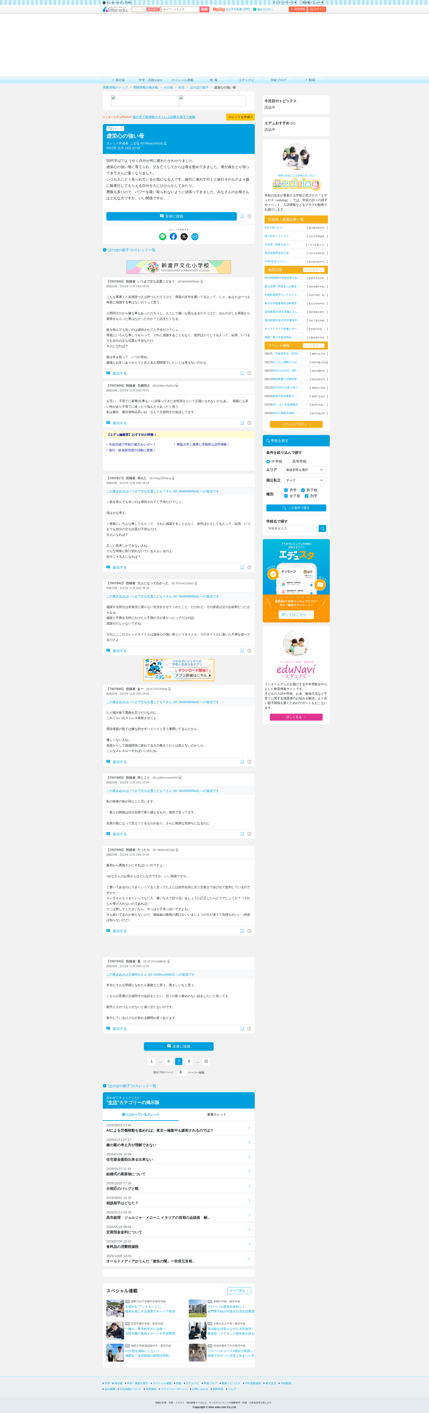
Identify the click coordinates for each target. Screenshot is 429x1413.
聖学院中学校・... (317, 329)
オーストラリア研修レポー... (282, 328)
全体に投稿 (174, 216)
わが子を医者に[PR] (238, 9)
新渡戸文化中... (319, 396)
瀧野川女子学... (319, 354)
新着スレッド (216, 1114)
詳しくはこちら (294, 614)
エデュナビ (192, 1383)
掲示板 (118, 1383)
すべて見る (237, 1290)
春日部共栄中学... (317, 262)
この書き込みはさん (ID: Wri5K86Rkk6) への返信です (162, 491)
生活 (112, 1102)
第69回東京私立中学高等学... (282, 320)
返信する (119, 373)
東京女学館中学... (317, 303)
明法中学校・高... (317, 295)
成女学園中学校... (317, 286)
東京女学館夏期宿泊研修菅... (282, 303)
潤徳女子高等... (319, 388)
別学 (313, 496)
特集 (178, 1383)
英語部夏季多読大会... (278, 253)
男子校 (312, 490)
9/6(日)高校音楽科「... (286, 413)
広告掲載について (130, 1389)
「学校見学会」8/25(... (286, 353)
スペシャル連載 (162, 1383)
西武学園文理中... (317, 312)
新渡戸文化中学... (317, 278)
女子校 (295, 496)
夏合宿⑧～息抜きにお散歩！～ (283, 286)
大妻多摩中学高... (317, 337)
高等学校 (299, 461)
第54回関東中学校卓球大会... (282, 277)
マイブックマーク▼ (285, 2)
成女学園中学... (319, 371)
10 (206, 1061)
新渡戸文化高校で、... (286, 396)
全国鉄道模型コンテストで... (282, 294)
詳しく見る (294, 717)
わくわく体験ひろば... (286, 362)
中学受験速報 (253, 1383)
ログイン (319, 9)
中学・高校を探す (137, 1383)
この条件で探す (299, 508)
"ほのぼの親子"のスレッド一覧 (131, 250)
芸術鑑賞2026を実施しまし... (282, 311)
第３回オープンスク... (278, 236)
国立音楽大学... (319, 413)
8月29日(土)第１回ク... (286, 387)
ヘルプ (232, 1389)
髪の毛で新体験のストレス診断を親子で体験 (164, 117)
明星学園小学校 (319, 362)
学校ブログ (210, 1383)
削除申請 (218, 1389)
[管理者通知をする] (249, 216)
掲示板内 (153, 9)
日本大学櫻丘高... (317, 253)
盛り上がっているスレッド (141, 1114)
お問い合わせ (200, 1389)
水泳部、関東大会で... (278, 244)
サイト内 (139, 9)
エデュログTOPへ (294, 424)
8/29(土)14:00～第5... (285, 370)
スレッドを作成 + (240, 117)
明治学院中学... (319, 379)
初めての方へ (265, 9)
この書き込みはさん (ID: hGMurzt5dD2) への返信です (150, 974)
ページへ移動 (196, 1072)
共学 (293, 490)
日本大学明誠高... (317, 236)
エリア (271, 470)
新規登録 (299, 9)
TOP (107, 1383)
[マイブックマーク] (242, 373)
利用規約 (151, 1389)
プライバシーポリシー (174, 1389)
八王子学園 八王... (317, 245)
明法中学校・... (319, 405)
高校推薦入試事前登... (286, 379)
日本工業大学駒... (317, 320)
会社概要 (110, 1389)
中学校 (277, 461)
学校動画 (286, 1383)
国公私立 (273, 480)
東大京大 (270, 1383)
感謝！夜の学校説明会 (278, 337)
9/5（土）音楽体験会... (286, 404)
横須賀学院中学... (317, 228)
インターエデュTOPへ (119, 2)
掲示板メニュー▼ (313, 2)
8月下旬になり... (274, 227)
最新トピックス (231, 1383)
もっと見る (311, 269)
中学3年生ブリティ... (277, 261)
